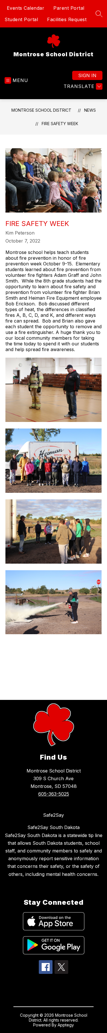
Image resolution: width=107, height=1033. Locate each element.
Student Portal (21, 19)
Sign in (87, 75)
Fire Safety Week (60, 123)
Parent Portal (68, 8)
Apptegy (66, 1024)
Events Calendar (26, 8)
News (90, 110)
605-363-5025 (53, 794)
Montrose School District (41, 110)
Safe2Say (53, 815)
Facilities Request (66, 19)
